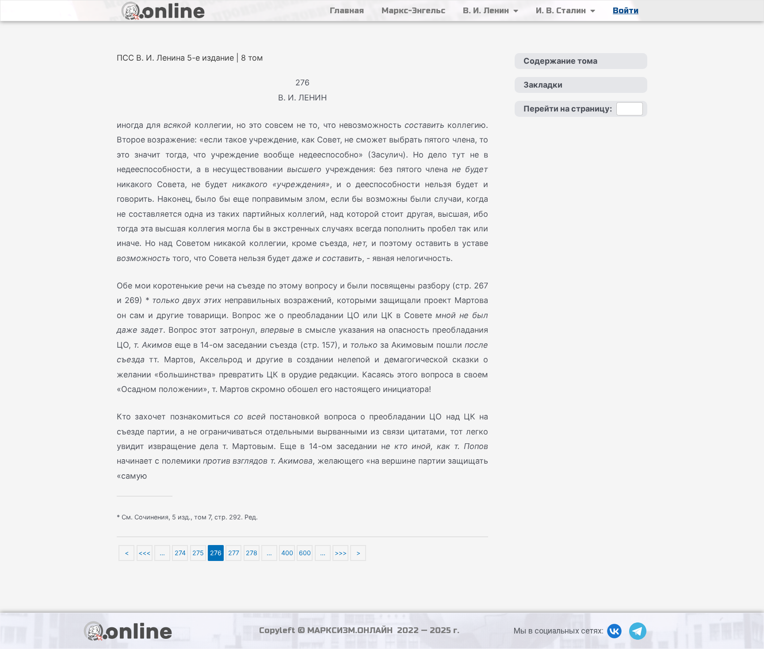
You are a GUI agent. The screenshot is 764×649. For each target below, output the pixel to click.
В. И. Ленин (486, 10)
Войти (625, 10)
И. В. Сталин (561, 10)
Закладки (542, 84)
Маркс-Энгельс (413, 10)
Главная (347, 10)
